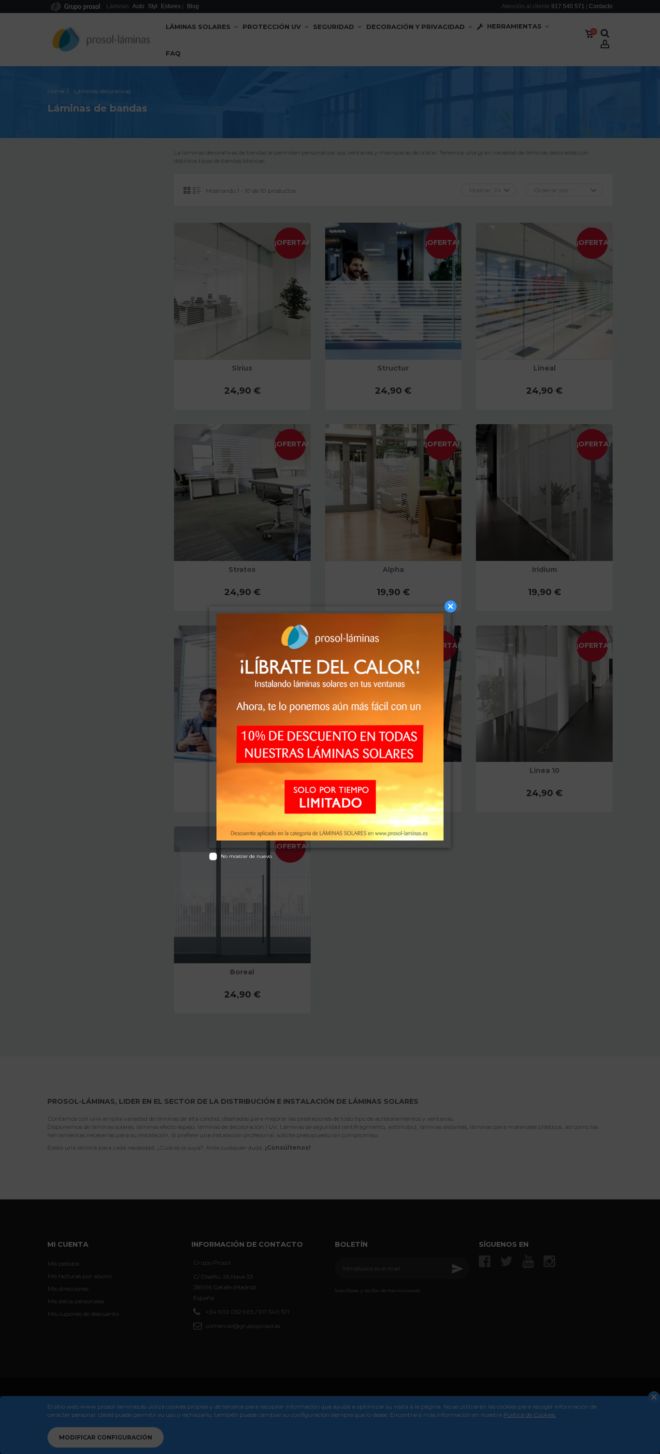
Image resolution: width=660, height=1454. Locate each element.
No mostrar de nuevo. (247, 856)
